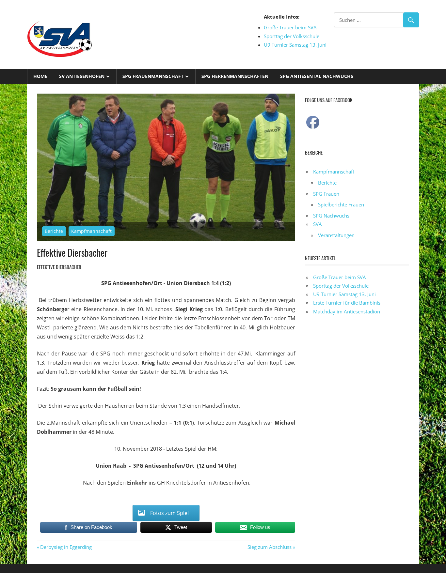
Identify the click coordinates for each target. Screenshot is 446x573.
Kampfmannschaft (91, 231)
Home (40, 76)
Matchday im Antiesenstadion (346, 311)
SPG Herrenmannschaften (234, 76)
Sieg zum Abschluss (269, 547)
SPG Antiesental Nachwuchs (316, 76)
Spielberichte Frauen (341, 204)
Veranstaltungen (336, 235)
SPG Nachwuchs (331, 215)
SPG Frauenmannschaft (152, 76)
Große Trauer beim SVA (290, 27)
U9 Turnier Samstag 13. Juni (295, 44)
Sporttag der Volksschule (291, 36)
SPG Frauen (326, 193)
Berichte (54, 231)
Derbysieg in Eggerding (66, 547)
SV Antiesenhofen (81, 76)
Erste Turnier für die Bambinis (346, 302)
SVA (317, 224)
